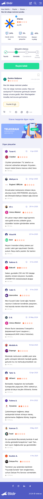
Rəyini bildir (22, 66)
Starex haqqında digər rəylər (21, 119)
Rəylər (14, 9)
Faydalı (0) (10, 104)
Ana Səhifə (5, 9)
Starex (22, 9)
